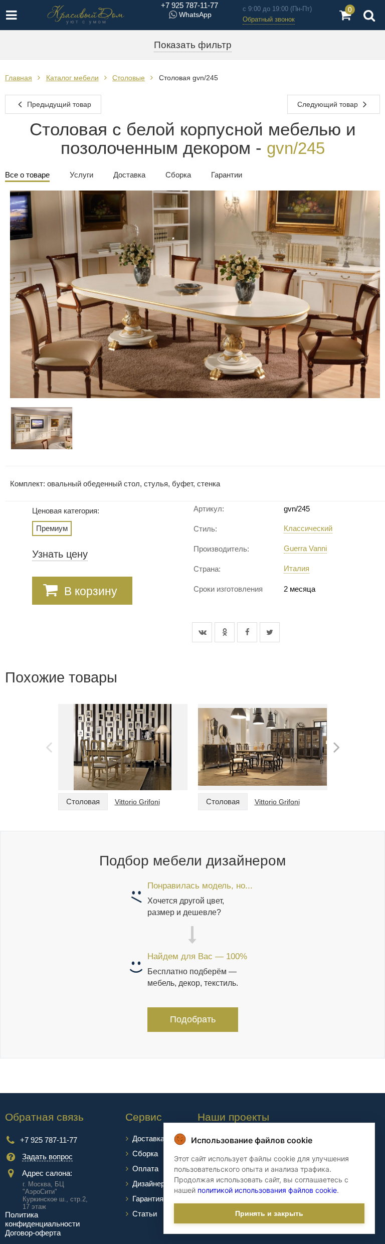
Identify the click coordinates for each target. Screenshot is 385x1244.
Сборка (145, 1153)
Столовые (128, 78)
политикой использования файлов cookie (267, 1190)
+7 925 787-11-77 (189, 5)
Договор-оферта (33, 1232)
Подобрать (193, 1019)
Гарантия (147, 1198)
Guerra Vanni (305, 548)
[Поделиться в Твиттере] (270, 632)
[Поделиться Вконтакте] (203, 632)
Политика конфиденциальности (42, 1219)
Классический (308, 528)
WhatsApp (195, 15)
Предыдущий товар (58, 104)
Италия (296, 568)
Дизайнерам (153, 1183)
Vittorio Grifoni (137, 802)
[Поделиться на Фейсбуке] (248, 632)
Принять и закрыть (269, 1213)
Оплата (145, 1168)
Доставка (148, 1138)
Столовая (83, 801)
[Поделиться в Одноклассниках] (226, 632)
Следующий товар (328, 104)
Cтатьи (144, 1213)
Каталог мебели (72, 78)
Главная (18, 78)
